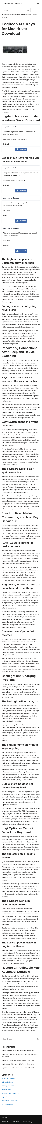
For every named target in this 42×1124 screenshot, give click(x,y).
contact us (15, 1122)
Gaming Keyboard (8, 1086)
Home (4, 14)
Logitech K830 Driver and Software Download (17, 1050)
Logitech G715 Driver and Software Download (18, 1060)
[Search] (28, 10)
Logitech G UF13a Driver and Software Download (19, 1068)
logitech (10, 14)
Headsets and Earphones (10, 1093)
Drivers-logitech (7, 1082)
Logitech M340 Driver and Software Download (18, 1064)
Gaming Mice (6, 1089)
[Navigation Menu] (38, 3)
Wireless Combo (7, 1104)
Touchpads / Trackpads (10, 1100)
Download (22, 149)
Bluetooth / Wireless (9, 1078)
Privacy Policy (27, 1122)
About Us (5, 1122)
